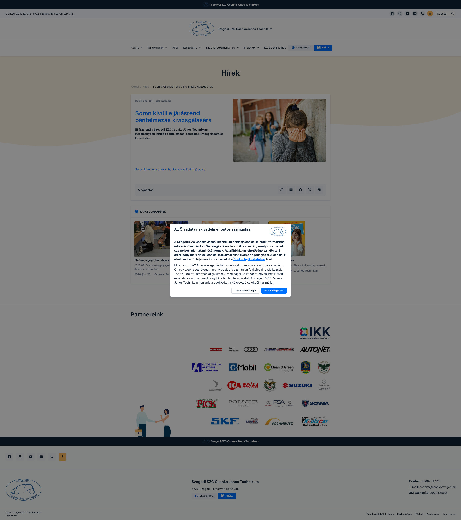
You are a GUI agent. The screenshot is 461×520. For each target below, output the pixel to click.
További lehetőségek (245, 290)
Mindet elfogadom (274, 290)
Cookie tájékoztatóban (249, 259)
